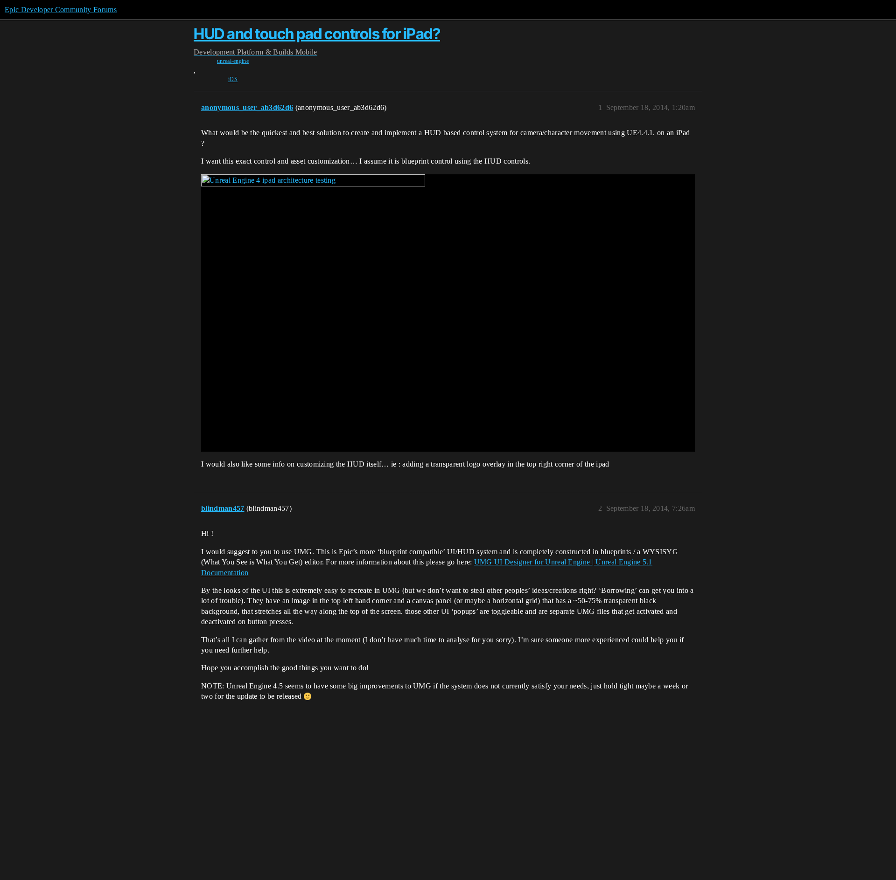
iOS (233, 79)
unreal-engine (233, 61)
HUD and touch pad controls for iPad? (317, 34)
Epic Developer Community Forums (61, 10)
